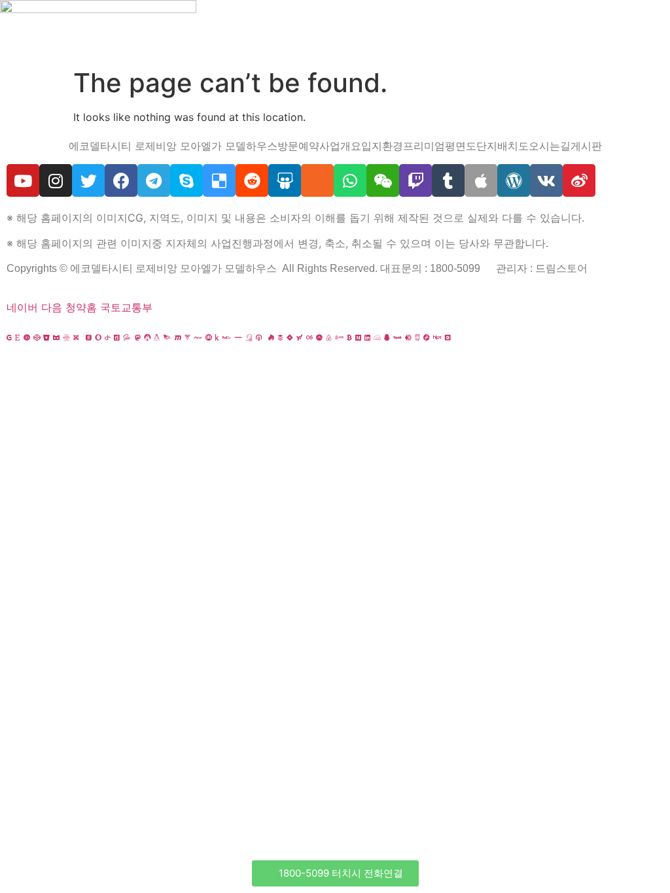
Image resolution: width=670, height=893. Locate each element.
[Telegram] (153, 180)
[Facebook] (121, 180)
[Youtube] (23, 180)
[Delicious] (219, 180)
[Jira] (290, 337)
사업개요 (340, 146)
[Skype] (186, 180)
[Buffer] (280, 337)
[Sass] (127, 337)
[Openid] (108, 337)
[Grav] (426, 337)
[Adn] (319, 337)
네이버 (22, 307)
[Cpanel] (198, 337)
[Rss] (317, 180)
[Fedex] (226, 337)
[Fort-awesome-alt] (147, 337)
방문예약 (298, 146)
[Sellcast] (89, 337)
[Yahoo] (299, 337)
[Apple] (481, 180)
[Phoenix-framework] (167, 337)
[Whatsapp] (350, 180)
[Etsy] (17, 337)
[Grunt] (417, 337)
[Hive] (408, 337)
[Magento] (259, 337)
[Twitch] (415, 180)
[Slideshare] (284, 180)
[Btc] (349, 337)
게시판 (586, 146)
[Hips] (437, 337)
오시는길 (550, 146)
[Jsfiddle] (377, 337)
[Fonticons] (117, 337)
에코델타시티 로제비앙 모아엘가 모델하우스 (173, 146)
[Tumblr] (448, 180)
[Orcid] (27, 337)
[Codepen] (36, 337)
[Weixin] (382, 180)
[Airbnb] (329, 337)
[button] (335, 873)
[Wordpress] (513, 180)
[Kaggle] (217, 337)
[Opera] (98, 337)
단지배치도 (502, 146)
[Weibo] (579, 180)
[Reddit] (252, 180)
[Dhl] (238, 337)
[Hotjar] (271, 337)
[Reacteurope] (66, 337)
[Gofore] (9, 337)
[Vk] (546, 180)
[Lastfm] (309, 337)
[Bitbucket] (46, 337)
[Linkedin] (367, 337)
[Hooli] (397, 337)
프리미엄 (424, 146)
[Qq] (387, 337)
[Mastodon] (138, 337)
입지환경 (382, 146)
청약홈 (81, 307)
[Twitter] (88, 180)
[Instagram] (55, 180)
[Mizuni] (208, 337)
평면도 (460, 146)
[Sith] (76, 337)
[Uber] (448, 337)
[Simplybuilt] (56, 337)
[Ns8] (339, 337)
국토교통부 (126, 307)
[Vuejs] (187, 337)
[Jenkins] (249, 337)
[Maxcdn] (178, 337)
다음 (51, 307)
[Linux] (157, 337)
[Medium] (358, 337)
